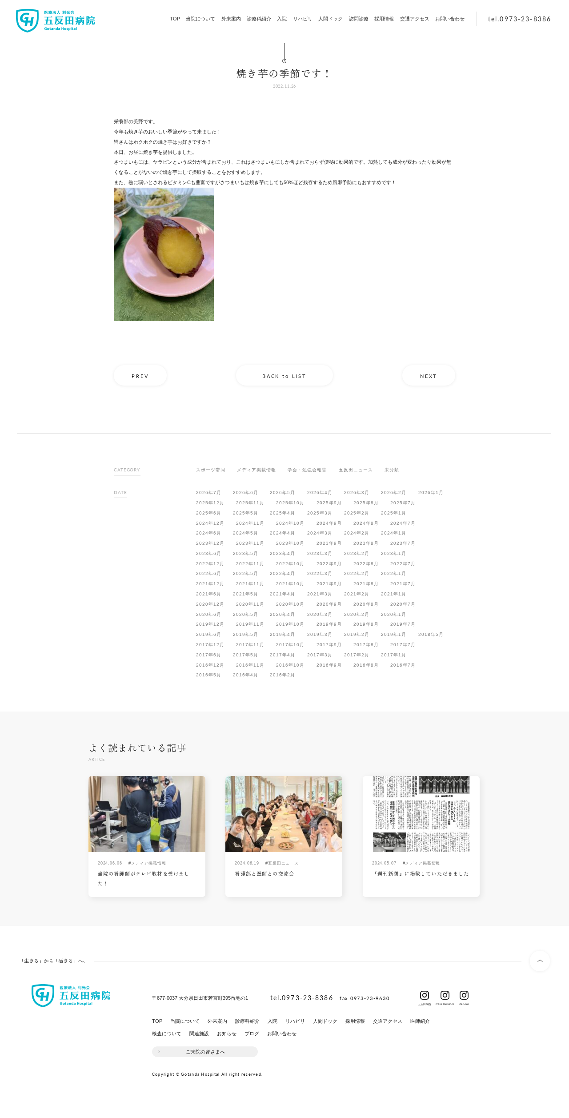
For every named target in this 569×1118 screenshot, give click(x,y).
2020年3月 (320, 614)
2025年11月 (250, 502)
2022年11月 (250, 563)
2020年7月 (403, 604)
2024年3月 (320, 533)
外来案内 (231, 18)
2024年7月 (403, 523)
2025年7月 (403, 502)
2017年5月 (245, 654)
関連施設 (199, 1033)
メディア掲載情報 (256, 469)
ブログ (251, 1033)
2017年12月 (210, 644)
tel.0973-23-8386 (519, 18)
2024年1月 (393, 533)
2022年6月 (208, 573)
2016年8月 (366, 665)
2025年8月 (366, 502)
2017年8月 (366, 644)
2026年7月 (208, 492)
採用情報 (384, 18)
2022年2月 (356, 573)
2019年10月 (290, 624)
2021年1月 (393, 593)
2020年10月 (290, 604)
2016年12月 (210, 665)
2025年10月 (290, 502)
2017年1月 (393, 654)
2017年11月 (250, 644)
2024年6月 (208, 533)
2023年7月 (403, 543)
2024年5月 (245, 533)
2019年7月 (403, 624)
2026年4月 (320, 492)
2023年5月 (245, 553)
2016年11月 (250, 665)
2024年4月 (282, 533)
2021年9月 (329, 583)
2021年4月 (282, 593)
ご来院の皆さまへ (205, 1051)
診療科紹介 (259, 18)
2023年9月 (329, 543)
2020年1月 (393, 614)
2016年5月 (208, 674)
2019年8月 (366, 624)
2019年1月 (393, 634)
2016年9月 (329, 665)
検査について (166, 1033)
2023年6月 (208, 553)
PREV (140, 375)
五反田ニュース (356, 469)
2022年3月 (320, 573)
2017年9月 (329, 644)
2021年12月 (210, 583)
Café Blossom (445, 995)
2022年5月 (245, 573)
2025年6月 (208, 513)
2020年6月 (208, 614)
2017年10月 (290, 644)
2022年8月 (366, 563)
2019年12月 (210, 624)
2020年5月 (245, 614)
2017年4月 (282, 654)
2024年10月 (290, 523)
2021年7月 (403, 583)
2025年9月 (329, 502)
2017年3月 (320, 654)
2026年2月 (393, 492)
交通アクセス (414, 18)
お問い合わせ (450, 18)
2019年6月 (208, 634)
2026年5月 (282, 492)
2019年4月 (282, 634)
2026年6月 (245, 492)
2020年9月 (329, 604)
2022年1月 (393, 573)
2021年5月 (245, 593)
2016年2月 (282, 674)
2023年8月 (366, 543)
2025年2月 (356, 513)
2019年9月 (329, 624)
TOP (175, 18)
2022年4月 (282, 573)
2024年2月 (356, 533)
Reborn (464, 995)
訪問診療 (359, 18)
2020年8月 (366, 604)
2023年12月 (210, 543)
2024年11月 (250, 523)
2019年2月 (356, 634)
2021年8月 (366, 583)
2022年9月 (329, 563)
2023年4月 (282, 553)
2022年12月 (210, 563)
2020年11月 (250, 604)
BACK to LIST (284, 375)
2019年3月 (320, 634)
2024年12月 (210, 523)
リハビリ (303, 18)
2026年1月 (431, 492)
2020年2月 (356, 614)
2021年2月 (356, 593)
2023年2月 (356, 553)
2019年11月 (250, 624)
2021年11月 (250, 583)
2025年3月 (320, 513)
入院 (282, 18)
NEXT (428, 375)
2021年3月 (320, 593)
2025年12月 (210, 502)
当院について (200, 18)
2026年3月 (356, 492)
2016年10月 (290, 665)
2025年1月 (393, 513)
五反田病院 (424, 995)
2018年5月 (431, 634)
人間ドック (330, 18)
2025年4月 (282, 513)
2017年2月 (356, 654)
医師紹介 (420, 1021)
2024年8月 (366, 523)
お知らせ (226, 1033)
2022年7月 (403, 563)
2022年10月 (290, 563)
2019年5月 (245, 634)
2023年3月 (320, 553)
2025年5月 (245, 513)
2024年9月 (329, 523)
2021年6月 (208, 593)
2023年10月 (290, 543)
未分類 (392, 469)
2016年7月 (403, 665)
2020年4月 (282, 614)
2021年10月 (290, 583)
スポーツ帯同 (210, 469)
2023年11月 (250, 543)
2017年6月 (208, 654)
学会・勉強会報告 (307, 469)
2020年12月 (210, 604)
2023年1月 (393, 553)
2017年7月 (403, 644)
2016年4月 (245, 674)
